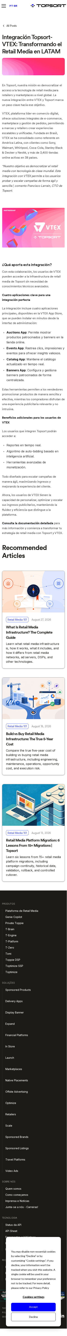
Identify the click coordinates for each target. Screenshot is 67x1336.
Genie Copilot (13, 916)
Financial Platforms (16, 1035)
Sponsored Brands (16, 1136)
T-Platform (11, 941)
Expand (10, 1023)
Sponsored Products (18, 989)
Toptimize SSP (14, 965)
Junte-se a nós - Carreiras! (21, 1207)
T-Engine (11, 935)
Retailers (10, 1114)
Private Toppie (14, 923)
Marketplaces (13, 1069)
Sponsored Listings (17, 1148)
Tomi (8, 953)
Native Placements (16, 1080)
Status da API (13, 1224)
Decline (33, 1316)
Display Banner (14, 1012)
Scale (8, 1125)
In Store (10, 1046)
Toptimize (11, 972)
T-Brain (9, 929)
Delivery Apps (14, 1001)
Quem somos (13, 1188)
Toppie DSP (12, 959)
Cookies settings (33, 1297)
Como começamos (16, 1194)
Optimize (10, 1103)
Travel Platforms (15, 1159)
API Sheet (11, 1231)
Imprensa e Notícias (17, 1200)
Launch (9, 1057)
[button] (4, 5)
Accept (33, 1306)
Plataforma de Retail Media (21, 910)
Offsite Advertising (16, 1091)
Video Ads (11, 1170)
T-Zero (9, 947)
